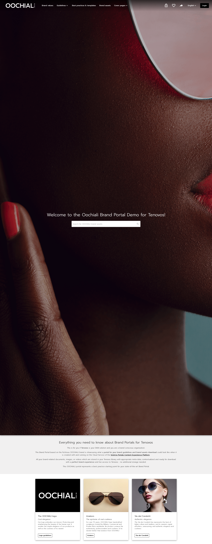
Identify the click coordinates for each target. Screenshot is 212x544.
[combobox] (106, 224)
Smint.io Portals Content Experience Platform (130, 455)
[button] (62, 5)
